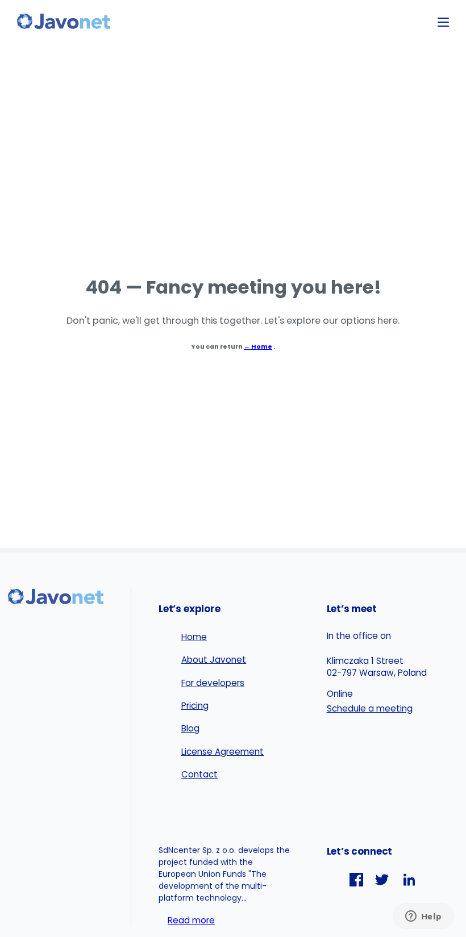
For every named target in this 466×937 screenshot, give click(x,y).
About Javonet (213, 660)
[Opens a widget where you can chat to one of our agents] (423, 917)
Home (194, 637)
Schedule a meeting (370, 708)
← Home (258, 346)
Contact (199, 774)
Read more (191, 920)
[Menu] (443, 22)
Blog (190, 728)
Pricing (195, 706)
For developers (212, 683)
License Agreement (222, 752)
